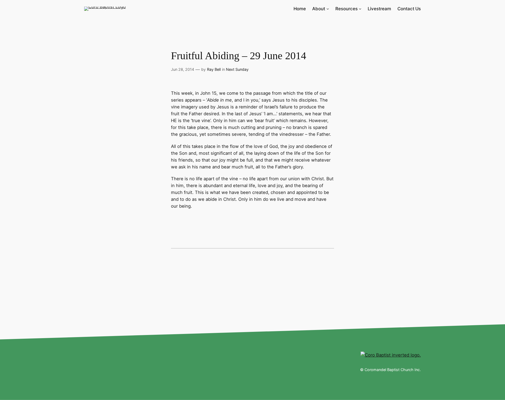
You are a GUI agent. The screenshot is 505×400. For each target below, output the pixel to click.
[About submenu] (327, 8)
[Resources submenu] (360, 8)
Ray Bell (214, 69)
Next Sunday (237, 69)
